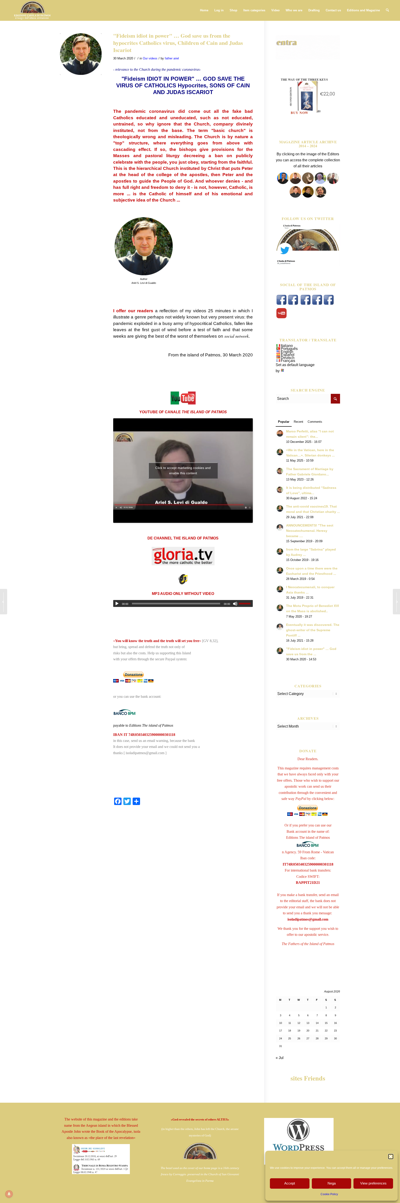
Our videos (150, 58)
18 (289, 1030)
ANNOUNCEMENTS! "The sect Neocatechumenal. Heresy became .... (309, 531)
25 (289, 1038)
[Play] (117, 603)
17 (280, 1030)
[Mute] (235, 603)
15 (326, 1023)
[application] (183, 603)
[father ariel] (295, 196)
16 (335, 1023)
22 (326, 1030)
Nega (332, 1183)
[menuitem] (204, 10)
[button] (390, 1156)
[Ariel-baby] (81, 54)
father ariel (172, 58)
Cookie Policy (329, 1194)
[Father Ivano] (283, 183)
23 (335, 1030)
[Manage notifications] (9, 1194)
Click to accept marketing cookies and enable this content (183, 470)
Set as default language (295, 365)
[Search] (387, 10)
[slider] (246, 603)
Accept (289, 1183)
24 (280, 1038)
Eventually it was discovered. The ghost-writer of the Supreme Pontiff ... (312, 630)
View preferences (373, 1183)
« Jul (280, 1058)
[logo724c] (32, 10)
